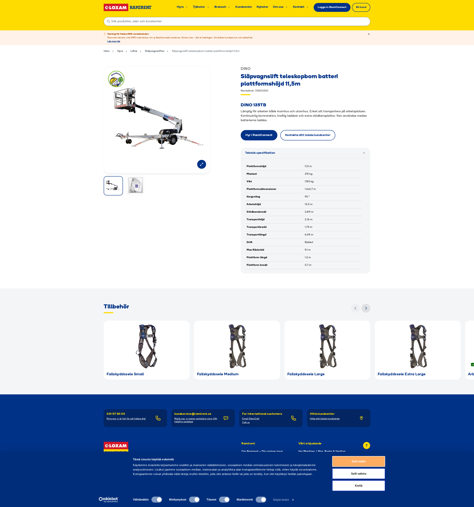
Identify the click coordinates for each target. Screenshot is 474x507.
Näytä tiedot (281, 499)
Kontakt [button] (299, 7)
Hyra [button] (180, 7)
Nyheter (262, 7)
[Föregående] (355, 308)
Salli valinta (358, 473)
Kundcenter (243, 7)
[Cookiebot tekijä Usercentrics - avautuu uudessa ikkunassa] (108, 500)
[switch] (194, 500)
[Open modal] (201, 164)
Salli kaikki (358, 461)
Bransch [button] (220, 7)
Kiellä (358, 485)
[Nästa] (365, 308)
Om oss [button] (278, 7)
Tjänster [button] (199, 7)
